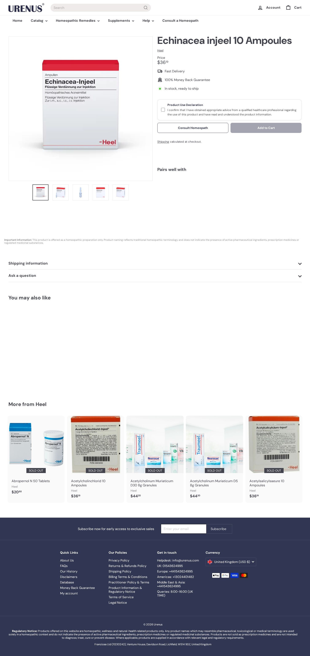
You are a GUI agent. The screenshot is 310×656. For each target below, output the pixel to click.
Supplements (119, 20)
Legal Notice (118, 603)
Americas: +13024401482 (175, 577)
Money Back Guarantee (77, 588)
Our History (68, 571)
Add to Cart (266, 128)
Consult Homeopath (193, 128)
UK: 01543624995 (170, 566)
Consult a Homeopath (180, 20)
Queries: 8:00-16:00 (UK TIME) (175, 594)
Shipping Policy (120, 571)
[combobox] (101, 8)
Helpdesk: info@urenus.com (178, 560)
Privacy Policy (119, 560)
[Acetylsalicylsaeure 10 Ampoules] (274, 459)
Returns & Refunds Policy (127, 566)
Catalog (37, 20)
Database (67, 582)
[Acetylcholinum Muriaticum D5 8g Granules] (214, 459)
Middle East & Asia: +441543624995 (171, 584)
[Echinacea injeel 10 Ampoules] (229, 191)
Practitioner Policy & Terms (129, 582)
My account (69, 593)
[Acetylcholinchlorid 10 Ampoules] (95, 459)
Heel (41, 404)
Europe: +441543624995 (175, 571)
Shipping (163, 141)
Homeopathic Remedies (76, 20)
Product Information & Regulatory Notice (125, 590)
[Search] (146, 8)
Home (17, 20)
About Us (67, 560)
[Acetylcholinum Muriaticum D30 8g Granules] (155, 459)
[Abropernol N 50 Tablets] (36, 457)
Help (147, 20)
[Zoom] (80, 109)
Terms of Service (121, 597)
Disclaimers (68, 577)
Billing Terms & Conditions (128, 577)
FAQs (64, 566)
